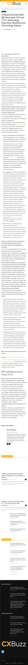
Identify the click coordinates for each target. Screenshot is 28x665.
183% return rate (20, 124)
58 (25, 479)
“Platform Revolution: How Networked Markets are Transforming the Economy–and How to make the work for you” (13, 359)
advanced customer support (18, 217)
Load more (13, 574)
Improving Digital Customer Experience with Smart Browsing (18, 544)
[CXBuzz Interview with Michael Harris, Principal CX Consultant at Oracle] (14, 465)
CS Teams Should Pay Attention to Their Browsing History (18, 551)
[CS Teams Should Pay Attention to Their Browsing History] (5, 552)
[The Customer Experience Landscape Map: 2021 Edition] (5, 618)
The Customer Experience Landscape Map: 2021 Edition (17, 617)
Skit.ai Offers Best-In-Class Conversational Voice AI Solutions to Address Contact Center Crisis (17, 631)
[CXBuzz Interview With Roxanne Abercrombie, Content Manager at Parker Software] (5, 515)
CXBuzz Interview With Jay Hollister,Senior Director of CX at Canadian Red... (18, 523)
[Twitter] (9, 444)
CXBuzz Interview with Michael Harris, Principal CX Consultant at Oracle (12, 475)
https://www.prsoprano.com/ (12, 432)
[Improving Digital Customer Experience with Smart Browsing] (5, 545)
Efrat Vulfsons (7, 29)
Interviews (7, 8)
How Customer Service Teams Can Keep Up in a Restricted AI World (17, 560)
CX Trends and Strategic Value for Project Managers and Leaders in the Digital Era (17, 568)
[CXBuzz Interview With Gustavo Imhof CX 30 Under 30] (5, 530)
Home (2, 8)
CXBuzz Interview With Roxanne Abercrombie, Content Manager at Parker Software (18, 515)
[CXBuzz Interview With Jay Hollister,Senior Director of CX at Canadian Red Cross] (5, 523)
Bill (3, 54)
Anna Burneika (4, 479)
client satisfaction (12, 157)
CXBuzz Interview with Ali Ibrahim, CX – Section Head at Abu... (13, 502)
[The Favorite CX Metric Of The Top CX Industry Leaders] (5, 624)
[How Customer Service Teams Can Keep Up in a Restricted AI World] (5, 560)
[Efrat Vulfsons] (2, 29)
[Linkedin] (7, 444)
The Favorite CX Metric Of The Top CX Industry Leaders (17, 623)
